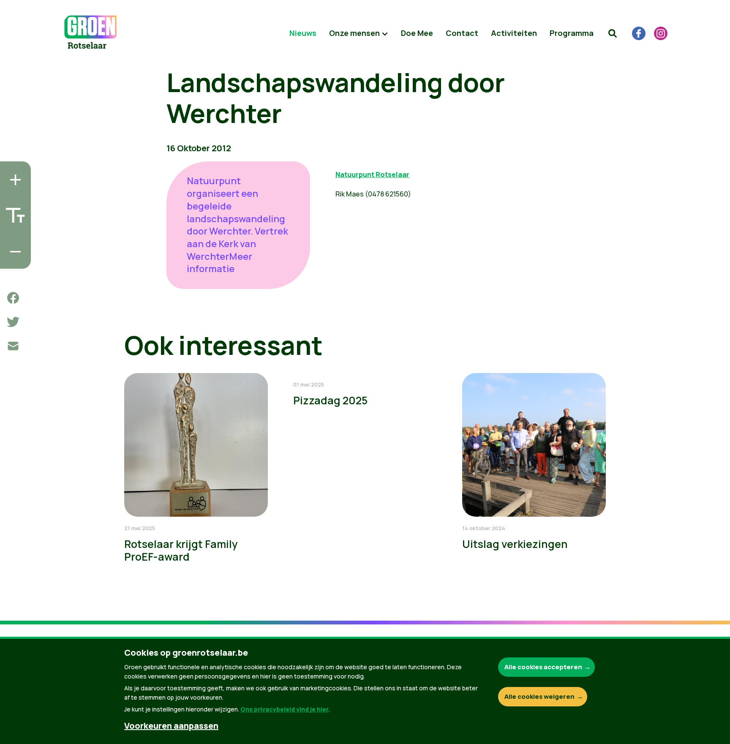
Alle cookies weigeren (539, 696)
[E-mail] (13, 346)
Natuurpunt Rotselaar (372, 174)
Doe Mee (417, 33)
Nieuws (302, 33)
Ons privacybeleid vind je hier (284, 709)
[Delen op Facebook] (13, 298)
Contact (462, 33)
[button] (612, 33)
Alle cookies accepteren (543, 666)
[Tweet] (13, 322)
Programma (572, 33)
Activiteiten (514, 33)
